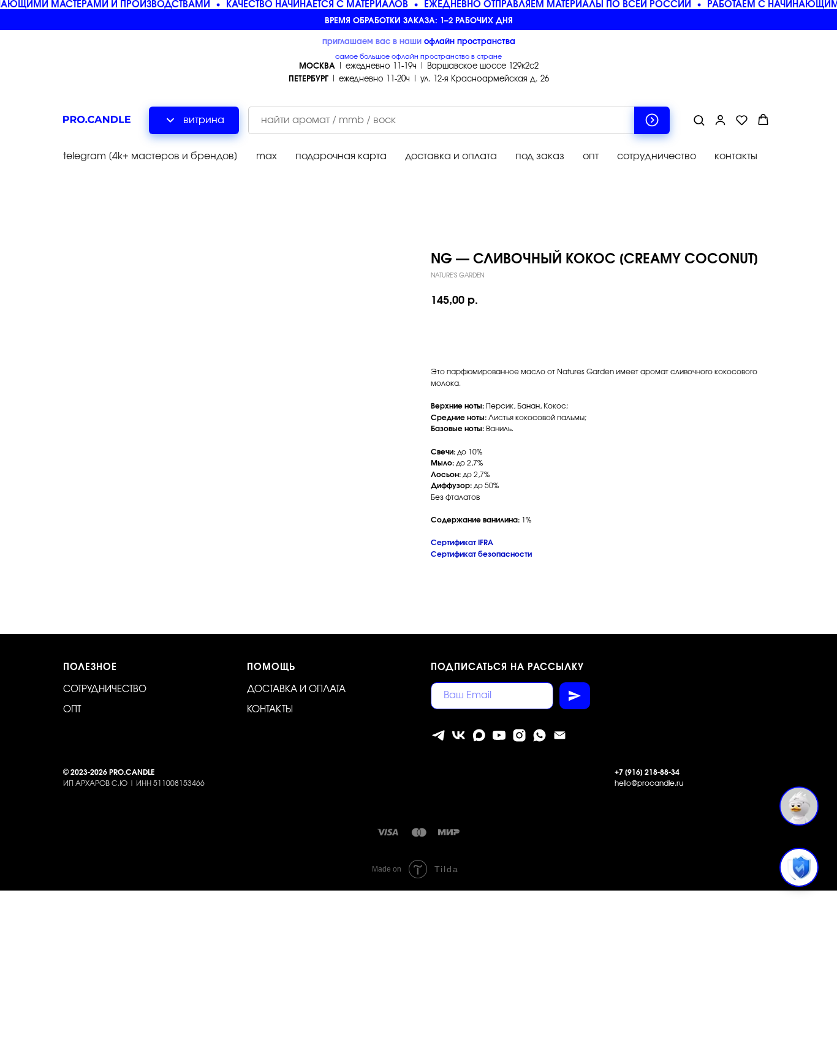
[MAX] (479, 735)
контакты (735, 156)
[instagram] (519, 735)
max (266, 156)
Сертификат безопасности (481, 554)
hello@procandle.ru (649, 783)
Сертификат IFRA (462, 542)
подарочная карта (341, 156)
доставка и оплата (451, 156)
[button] (699, 120)
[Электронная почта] (559, 735)
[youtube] (499, 735)
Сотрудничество (104, 689)
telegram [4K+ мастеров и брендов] (150, 156)
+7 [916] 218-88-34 (647, 772)
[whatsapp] (539, 735)
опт (591, 156)
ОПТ (72, 709)
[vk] (458, 735)
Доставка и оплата (296, 689)
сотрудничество (656, 156)
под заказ (539, 156)
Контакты (270, 709)
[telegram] (438, 735)
